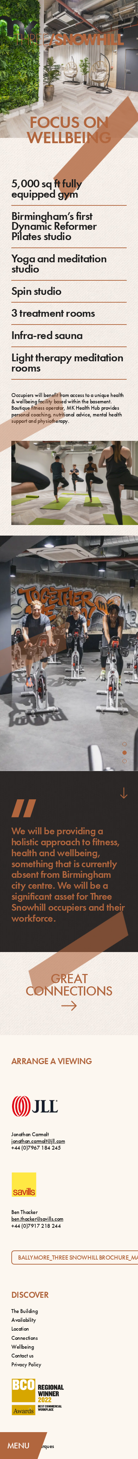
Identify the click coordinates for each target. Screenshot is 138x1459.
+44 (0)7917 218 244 (36, 1225)
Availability (23, 1320)
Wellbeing (22, 1346)
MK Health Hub (83, 408)
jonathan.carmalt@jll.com (38, 1141)
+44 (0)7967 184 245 (36, 1147)
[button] (124, 744)
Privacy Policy (26, 1364)
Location (20, 1328)
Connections (24, 1338)
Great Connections (69, 986)
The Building (24, 1311)
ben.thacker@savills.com (37, 1218)
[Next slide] (123, 793)
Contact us (22, 1355)
